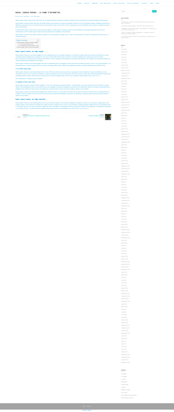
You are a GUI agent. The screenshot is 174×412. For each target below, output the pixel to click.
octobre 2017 (125, 330)
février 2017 (124, 352)
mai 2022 (123, 184)
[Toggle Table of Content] (37, 40)
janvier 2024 (124, 131)
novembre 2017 (125, 328)
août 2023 (124, 144)
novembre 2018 (125, 296)
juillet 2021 (124, 211)
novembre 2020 (125, 232)
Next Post (96, 115)
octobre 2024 (125, 107)
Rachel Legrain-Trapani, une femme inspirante (28, 47)
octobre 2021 (125, 203)
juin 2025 (123, 86)
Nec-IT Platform (87, 406)
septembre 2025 (125, 78)
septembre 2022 (125, 174)
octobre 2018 (125, 298)
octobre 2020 (125, 235)
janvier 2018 (124, 322)
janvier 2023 (124, 163)
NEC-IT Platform (24, 4)
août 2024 (124, 113)
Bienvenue (79, 3)
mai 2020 (123, 248)
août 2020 (124, 240)
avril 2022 (124, 187)
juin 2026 (123, 54)
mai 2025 (123, 89)
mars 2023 (124, 158)
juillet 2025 (124, 83)
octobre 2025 (125, 75)
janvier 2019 (124, 290)
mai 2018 (123, 312)
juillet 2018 (124, 306)
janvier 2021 (124, 227)
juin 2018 (123, 309)
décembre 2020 (125, 229)
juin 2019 (123, 277)
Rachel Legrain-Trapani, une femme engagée (27, 42)
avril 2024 (124, 123)
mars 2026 (124, 62)
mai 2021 (123, 216)
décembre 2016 (125, 354)
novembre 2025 (125, 73)
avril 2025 (124, 91)
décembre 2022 (125, 166)
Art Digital (124, 376)
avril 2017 (124, 346)
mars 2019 (124, 285)
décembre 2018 (125, 293)
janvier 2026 (124, 67)
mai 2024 (123, 121)
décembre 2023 (125, 134)
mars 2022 (124, 190)
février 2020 (124, 256)
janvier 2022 (124, 195)
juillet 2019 (124, 275)
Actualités (86, 3)
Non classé (124, 392)
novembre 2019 (125, 264)
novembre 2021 (125, 200)
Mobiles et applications (119, 3)
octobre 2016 (125, 359)
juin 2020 (123, 245)
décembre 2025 (125, 70)
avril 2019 (124, 282)
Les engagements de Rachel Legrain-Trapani (29, 45)
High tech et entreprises (133, 3)
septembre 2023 (125, 142)
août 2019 (124, 272)
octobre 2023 (125, 139)
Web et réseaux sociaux (105, 3)
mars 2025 (124, 94)
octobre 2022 (125, 171)
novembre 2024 (125, 105)
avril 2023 (124, 155)
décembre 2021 (125, 198)
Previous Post (36, 115)
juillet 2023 (124, 147)
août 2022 (124, 176)
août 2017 (124, 336)
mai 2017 (123, 344)
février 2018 (124, 320)
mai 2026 (123, 57)
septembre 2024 (125, 110)
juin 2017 (123, 341)
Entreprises (124, 382)
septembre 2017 (125, 333)
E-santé (151, 3)
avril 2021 (124, 219)
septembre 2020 (125, 237)
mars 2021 (124, 221)
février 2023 (124, 160)
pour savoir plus (84, 108)
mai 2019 (123, 280)
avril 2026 (124, 60)
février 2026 (124, 65)
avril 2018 (124, 314)
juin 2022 (123, 182)
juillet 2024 (124, 115)
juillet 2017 (124, 338)
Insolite (158, 3)
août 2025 (124, 81)
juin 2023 (123, 150)
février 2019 (124, 288)
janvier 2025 (124, 99)
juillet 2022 (124, 179)
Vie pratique (144, 3)
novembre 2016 (125, 357)
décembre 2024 (125, 102)
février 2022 (124, 192)
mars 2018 (124, 317)
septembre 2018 (125, 301)
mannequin (66, 20)
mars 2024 (124, 126)
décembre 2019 (125, 261)
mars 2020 (124, 253)
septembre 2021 (125, 206)
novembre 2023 (125, 136)
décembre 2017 (125, 325)
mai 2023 (123, 152)
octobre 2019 (125, 267)
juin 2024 (123, 118)
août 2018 (124, 304)
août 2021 (124, 208)
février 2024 (124, 129)
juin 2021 (123, 213)
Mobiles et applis (125, 389)
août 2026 (124, 49)
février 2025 (124, 97)
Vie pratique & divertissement (129, 395)
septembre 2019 (125, 269)
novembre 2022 (125, 168)
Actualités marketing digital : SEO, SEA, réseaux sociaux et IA (137, 26)
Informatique (95, 3)
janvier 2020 (124, 259)
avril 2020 (124, 251)
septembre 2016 (125, 362)
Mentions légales (87, 410)
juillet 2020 (124, 243)
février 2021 (124, 224)
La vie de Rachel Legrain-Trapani (27, 44)
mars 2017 (124, 349)
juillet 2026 (124, 52)
